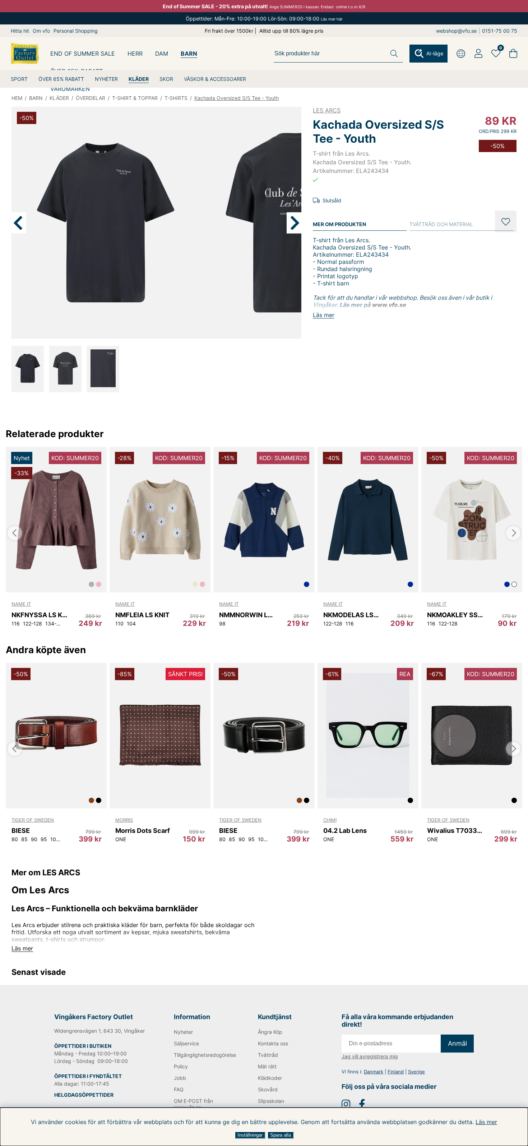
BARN (189, 53)
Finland (396, 1071)
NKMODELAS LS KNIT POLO (351, 615)
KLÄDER (139, 79)
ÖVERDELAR (90, 98)
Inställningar (250, 1135)
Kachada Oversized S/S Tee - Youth (236, 98)
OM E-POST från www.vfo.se (193, 1104)
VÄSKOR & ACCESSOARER (215, 79)
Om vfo (41, 31)
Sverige (416, 1071)
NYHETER (106, 79)
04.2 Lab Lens (345, 830)
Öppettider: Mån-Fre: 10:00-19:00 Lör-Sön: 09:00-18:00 (264, 18)
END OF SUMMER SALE (82, 53)
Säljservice (186, 1043)
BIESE (20, 830)
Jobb (180, 1078)
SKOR (166, 79)
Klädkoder (270, 1078)
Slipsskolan (271, 1101)
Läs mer (486, 1122)
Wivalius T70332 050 (455, 830)
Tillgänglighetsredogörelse (204, 1055)
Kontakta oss (273, 1043)
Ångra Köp (270, 1032)
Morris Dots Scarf (142, 830)
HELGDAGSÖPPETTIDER (84, 1095)
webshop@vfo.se (456, 31)
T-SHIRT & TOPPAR (135, 98)
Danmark (373, 1071)
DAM (161, 53)
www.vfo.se (389, 304)
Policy (181, 1066)
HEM (16, 98)
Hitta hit (20, 31)
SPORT (19, 79)
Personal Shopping (76, 31)
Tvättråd (268, 1055)
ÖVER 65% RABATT (61, 79)
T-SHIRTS (176, 98)
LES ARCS (327, 110)
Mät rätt (267, 1066)
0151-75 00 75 (499, 31)
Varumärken (70, 88)
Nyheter (183, 1032)
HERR (135, 53)
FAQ (179, 1089)
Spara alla (280, 1135)
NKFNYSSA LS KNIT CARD (39, 615)
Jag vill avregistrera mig (370, 1056)
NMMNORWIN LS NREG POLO (247, 615)
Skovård (268, 1089)
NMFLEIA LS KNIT (142, 615)
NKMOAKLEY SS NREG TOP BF (455, 615)
